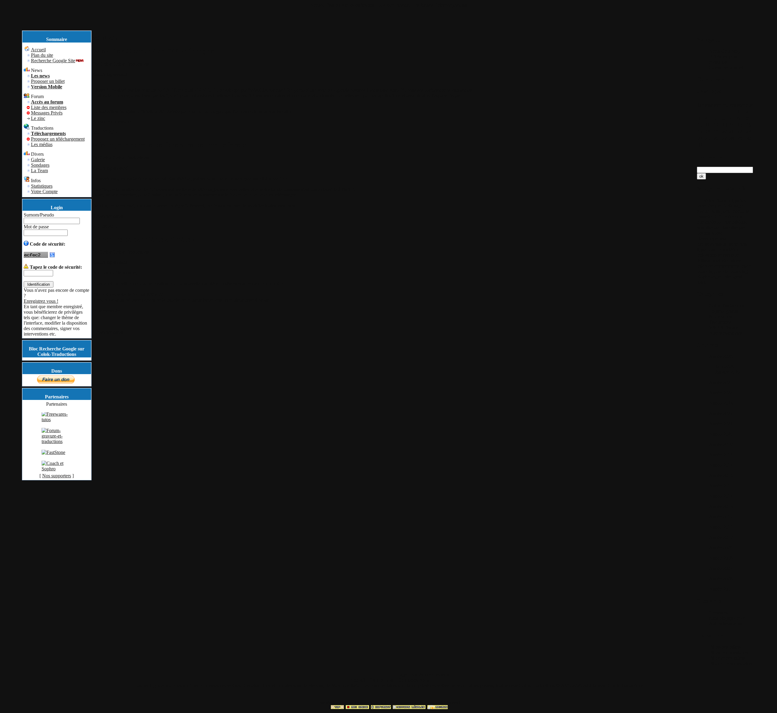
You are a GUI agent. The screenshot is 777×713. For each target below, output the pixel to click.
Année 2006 (721, 578)
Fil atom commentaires (730, 663)
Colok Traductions (131, 64)
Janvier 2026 (727, 372)
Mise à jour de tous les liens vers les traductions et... (173, 145)
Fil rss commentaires (728, 652)
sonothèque (708, 227)
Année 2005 (721, 589)
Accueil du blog (724, 51)
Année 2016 (721, 475)
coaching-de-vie (712, 271)
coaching (739, 271)
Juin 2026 (724, 366)
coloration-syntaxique (718, 255)
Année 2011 (720, 527)
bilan (746, 265)
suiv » (443, 674)
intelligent (732, 276)
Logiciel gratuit (723, 311)
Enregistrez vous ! (41, 301)
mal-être (720, 260)
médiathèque (735, 222)
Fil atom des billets (727, 657)
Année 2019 (721, 444)
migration (737, 200)
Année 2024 (721, 392)
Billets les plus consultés (723, 59)
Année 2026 (721, 356)
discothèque (733, 227)
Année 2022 (721, 413)
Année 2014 (721, 496)
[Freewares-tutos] (57, 426)
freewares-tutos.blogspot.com (727, 615)
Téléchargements (451, 5)
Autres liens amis (725, 623)
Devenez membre (394, 5)
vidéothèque (709, 205)
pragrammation (711, 244)
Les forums (422, 5)
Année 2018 (721, 454)
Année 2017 (721, 465)
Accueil (317, 5)
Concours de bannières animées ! (144, 239)
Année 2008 (721, 558)
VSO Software (723, 327)
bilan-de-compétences (718, 265)
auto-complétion (724, 249)
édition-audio (710, 233)
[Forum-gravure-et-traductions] (57, 448)
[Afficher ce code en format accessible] (52, 256)
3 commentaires (108, 216)
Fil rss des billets (725, 647)
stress (736, 260)
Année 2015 (721, 485)
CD (717, 216)
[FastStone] (53, 459)
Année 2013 (721, 506)
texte (702, 282)
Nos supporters (56, 475)
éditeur (704, 260)
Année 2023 (721, 403)
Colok (106, 64)
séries (709, 200)
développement (712, 238)
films (721, 200)
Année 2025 (721, 382)
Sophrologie (709, 276)
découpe (741, 211)
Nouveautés (720, 316)
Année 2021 (721, 423)
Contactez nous (413, 680)
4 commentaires (108, 332)
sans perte (721, 211)
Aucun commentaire (112, 121)
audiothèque (709, 222)
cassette (704, 216)
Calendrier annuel (726, 67)
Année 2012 (721, 516)
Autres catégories (725, 333)
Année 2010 (721, 537)
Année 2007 (721, 568)
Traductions (720, 322)
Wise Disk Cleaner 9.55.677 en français (153, 51)
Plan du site (337, 5)
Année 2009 (721, 547)
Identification (362, 5)
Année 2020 (721, 434)
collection (733, 216)
